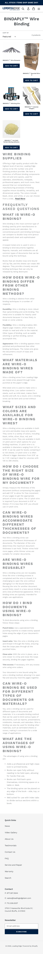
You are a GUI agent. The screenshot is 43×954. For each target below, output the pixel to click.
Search (8, 878)
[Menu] (38, 8)
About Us (9, 839)
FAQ (7, 858)
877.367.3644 (12, 893)
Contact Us (10, 852)
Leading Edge (17, 946)
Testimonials (10, 845)
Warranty (9, 871)
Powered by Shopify (30, 946)
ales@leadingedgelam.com (19, 898)
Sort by (6, 33)
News (7, 826)
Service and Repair (13, 865)
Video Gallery (11, 832)
